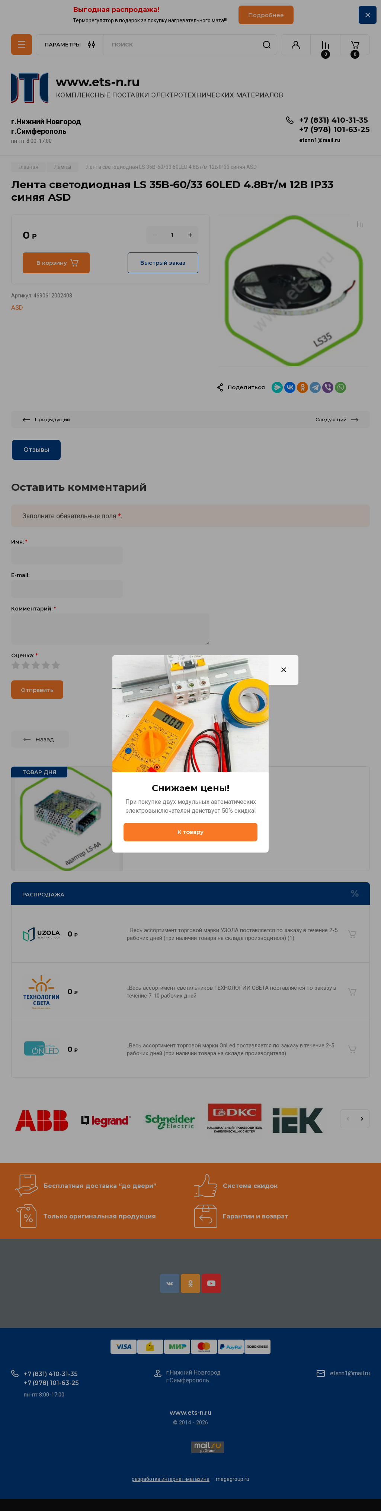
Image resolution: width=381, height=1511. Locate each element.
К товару (190, 831)
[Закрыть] (283, 670)
